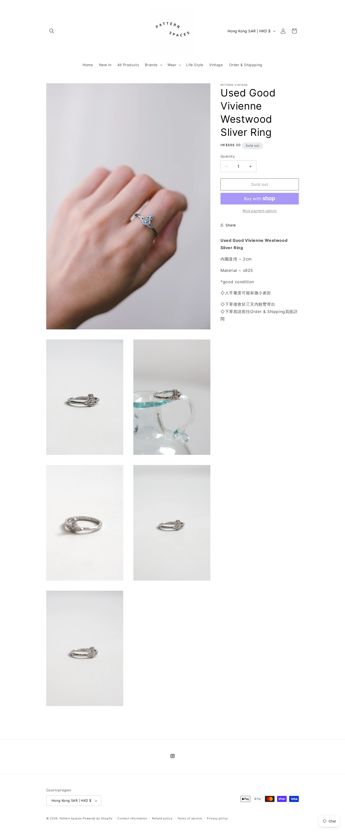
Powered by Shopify (98, 818)
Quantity (227, 156)
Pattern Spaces (71, 818)
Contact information (132, 818)
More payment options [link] (260, 211)
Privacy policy (217, 818)
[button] (51, 31)
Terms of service (189, 818)
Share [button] (231, 225)
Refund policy (162, 818)
